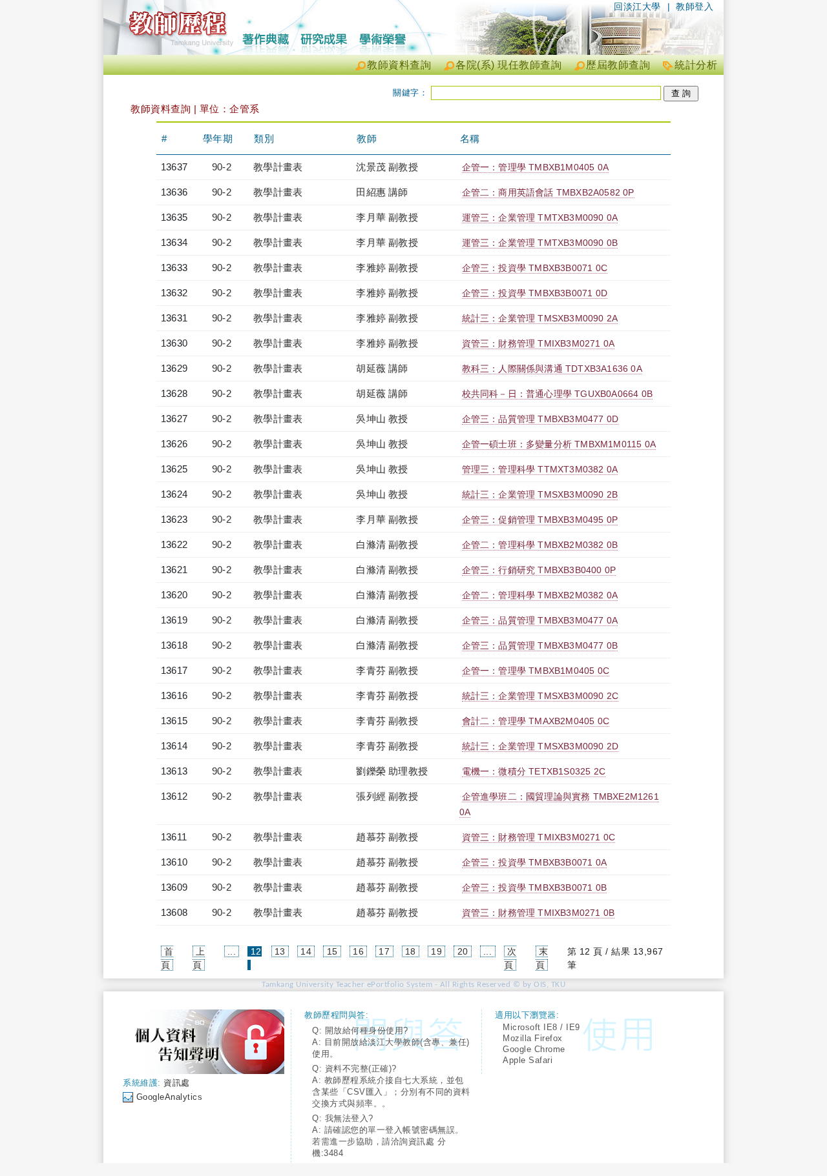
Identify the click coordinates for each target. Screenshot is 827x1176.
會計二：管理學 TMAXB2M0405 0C (535, 721)
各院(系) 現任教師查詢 (508, 64)
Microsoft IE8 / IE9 (541, 1027)
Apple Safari (527, 1060)
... (231, 951)
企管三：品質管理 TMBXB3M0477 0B (540, 645)
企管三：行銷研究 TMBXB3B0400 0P (539, 570)
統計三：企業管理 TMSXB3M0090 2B (540, 494)
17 (384, 951)
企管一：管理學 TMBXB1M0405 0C (535, 670)
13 (280, 951)
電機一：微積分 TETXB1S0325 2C (533, 771)
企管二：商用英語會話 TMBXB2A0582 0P (548, 192)
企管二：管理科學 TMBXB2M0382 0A (540, 595)
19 (436, 951)
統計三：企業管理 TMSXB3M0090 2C (540, 696)
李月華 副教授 (386, 217)
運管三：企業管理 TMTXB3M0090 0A (540, 217)
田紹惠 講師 (382, 192)
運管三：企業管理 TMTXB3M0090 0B (540, 243)
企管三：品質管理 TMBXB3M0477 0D (540, 419)
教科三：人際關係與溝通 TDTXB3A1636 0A (552, 368)
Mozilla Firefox (533, 1038)
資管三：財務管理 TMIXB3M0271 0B (538, 912)
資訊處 (176, 1083)
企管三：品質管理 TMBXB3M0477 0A (540, 620)
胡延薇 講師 (382, 368)
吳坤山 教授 (382, 418)
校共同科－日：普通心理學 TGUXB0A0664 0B (557, 394)
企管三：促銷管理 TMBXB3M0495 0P (540, 519)
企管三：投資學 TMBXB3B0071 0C (534, 268)
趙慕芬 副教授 (386, 836)
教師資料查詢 (399, 64)
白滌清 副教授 (386, 544)
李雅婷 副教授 (386, 267)
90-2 (221, 166)
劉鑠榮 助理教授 (392, 770)
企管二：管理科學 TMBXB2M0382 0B (540, 545)
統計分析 (696, 64)
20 (462, 951)
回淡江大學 (637, 6)
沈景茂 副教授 (386, 166)
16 (358, 951)
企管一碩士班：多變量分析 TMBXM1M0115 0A (559, 444)
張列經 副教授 (386, 796)
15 (332, 951)
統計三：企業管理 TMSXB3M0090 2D (540, 746)
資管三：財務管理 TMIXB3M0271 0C (539, 837)
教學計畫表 (277, 166)
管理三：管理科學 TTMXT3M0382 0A (540, 469)
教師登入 (694, 6)
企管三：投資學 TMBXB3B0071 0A (534, 862)
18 (410, 951)
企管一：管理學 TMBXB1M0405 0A (535, 167)
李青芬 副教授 (386, 670)
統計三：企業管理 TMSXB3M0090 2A (540, 318)
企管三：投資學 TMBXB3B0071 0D (534, 293)
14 (305, 951)
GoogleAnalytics (169, 1097)
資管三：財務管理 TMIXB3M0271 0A (538, 343)
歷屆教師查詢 (618, 64)
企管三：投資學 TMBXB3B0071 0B (534, 887)
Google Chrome (534, 1049)
